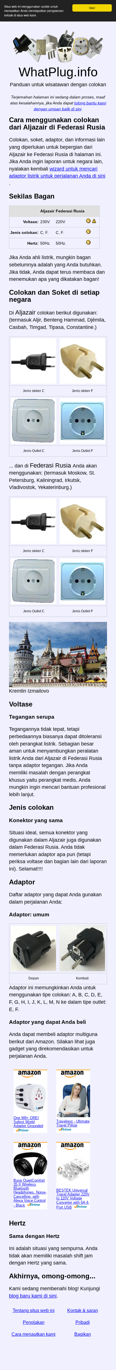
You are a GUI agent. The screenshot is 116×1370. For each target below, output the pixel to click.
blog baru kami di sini (33, 1296)
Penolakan (33, 1322)
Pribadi (82, 1322)
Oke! (92, 8)
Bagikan (82, 1334)
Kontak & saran (82, 1310)
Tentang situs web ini (34, 1310)
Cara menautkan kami (33, 1334)
